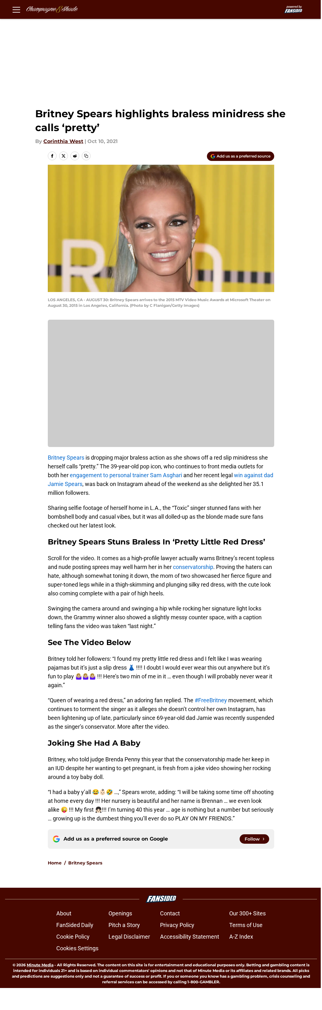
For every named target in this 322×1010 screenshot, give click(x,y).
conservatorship (193, 567)
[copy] (86, 156)
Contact (170, 913)
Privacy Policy (177, 925)
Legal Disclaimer (129, 936)
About (63, 913)
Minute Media (40, 965)
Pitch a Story (124, 925)
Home (55, 863)
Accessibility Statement (189, 936)
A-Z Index (241, 936)
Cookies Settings (77, 948)
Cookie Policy (73, 936)
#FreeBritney (211, 700)
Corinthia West (63, 141)
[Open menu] (16, 9)
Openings (120, 913)
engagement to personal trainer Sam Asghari (126, 475)
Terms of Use (246, 925)
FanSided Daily (74, 925)
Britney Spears (66, 457)
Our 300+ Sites (247, 913)
